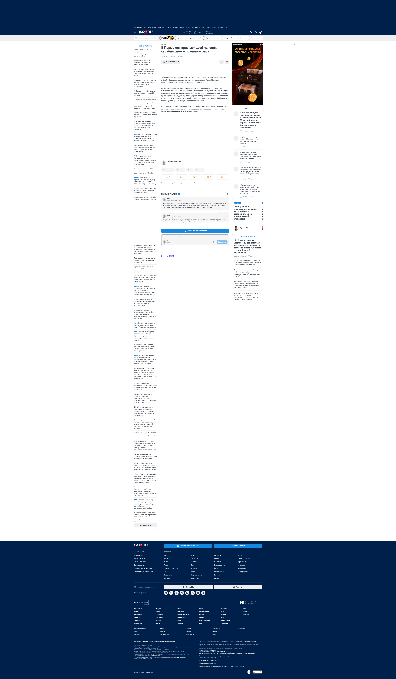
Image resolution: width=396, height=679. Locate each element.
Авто (165, 555)
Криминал (194, 558)
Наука (193, 572)
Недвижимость (140, 27)
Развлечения (219, 572)
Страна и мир (242, 562)
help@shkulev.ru (147, 658)
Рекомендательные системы (207, 663)
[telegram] (166, 593)
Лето (192, 565)
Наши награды (139, 558)
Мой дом (194, 568)
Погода (161, 27)
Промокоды (222, 27)
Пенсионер (199, 170)
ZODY (208, 27)
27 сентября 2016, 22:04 (168, 56)
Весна (166, 562)
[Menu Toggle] (135, 32)
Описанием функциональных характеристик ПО (213, 651)
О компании (138, 555)
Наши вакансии (140, 562)
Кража (190, 170)
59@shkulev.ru (156, 655)
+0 (220, 211)
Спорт (240, 555)
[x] (193, 593)
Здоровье (167, 578)
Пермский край (168, 170)
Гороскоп (190, 27)
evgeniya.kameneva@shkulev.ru (247, 641)
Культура (194, 562)
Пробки (198, 32)
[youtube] (198, 593)
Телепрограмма (172, 27)
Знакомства (152, 27)
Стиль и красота (244, 558)
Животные (168, 575)
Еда (165, 572)
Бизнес (166, 558)
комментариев (172, 62)
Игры (214, 27)
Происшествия (219, 565)
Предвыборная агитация (143, 568)
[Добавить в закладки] (221, 62)
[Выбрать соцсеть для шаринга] (227, 62)
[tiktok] (203, 593)
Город (166, 565)
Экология (241, 565)
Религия (217, 575)
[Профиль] (260, 32)
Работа (216, 568)
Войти (168, 243)
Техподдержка (139, 565)
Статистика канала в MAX (143, 572)
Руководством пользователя (207, 650)
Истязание (180, 170)
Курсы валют (200, 27)
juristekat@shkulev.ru (181, 657)
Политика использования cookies (209, 660)
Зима (192, 555)
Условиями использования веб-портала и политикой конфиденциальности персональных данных (228, 653)
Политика (218, 562)
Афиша (182, 27)
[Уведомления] (255, 32)
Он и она (217, 555)
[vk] (171, 593)
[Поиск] (250, 32)
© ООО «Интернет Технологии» (143, 672)
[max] (187, 593)
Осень (216, 558)
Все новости (145, 46)
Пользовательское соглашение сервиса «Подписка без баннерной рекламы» (222, 666)
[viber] (182, 593)
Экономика (242, 568)
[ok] (176, 593)
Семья (216, 578)
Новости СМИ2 (167, 256)
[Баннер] (166, 38)
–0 (226, 211)
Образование (195, 578)
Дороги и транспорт (171, 568)
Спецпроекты (243, 572)
